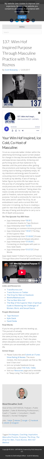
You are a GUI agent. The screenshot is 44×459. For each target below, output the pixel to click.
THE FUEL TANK (29, 368)
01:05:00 (29, 241)
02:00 (28, 225)
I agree (22, 17)
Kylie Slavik (11, 318)
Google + (25, 420)
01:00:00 (29, 236)
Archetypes (14, 434)
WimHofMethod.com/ (16, 297)
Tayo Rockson (13, 315)
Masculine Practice (10, 437)
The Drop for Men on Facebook (20, 295)
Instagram (15, 423)
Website (17, 420)
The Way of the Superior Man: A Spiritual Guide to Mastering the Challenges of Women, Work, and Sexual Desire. (24, 305)
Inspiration (32, 434)
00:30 (28, 220)
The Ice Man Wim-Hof (16, 300)
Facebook (34, 420)
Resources (18, 370)
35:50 (28, 231)
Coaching (23, 434)
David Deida (12, 321)
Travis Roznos (21, 439)
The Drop (31, 437)
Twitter (9, 420)
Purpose (22, 437)
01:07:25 (29, 249)
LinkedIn (6, 423)
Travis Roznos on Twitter (17, 292)
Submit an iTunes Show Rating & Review (23, 356)
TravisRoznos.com (14, 289)
